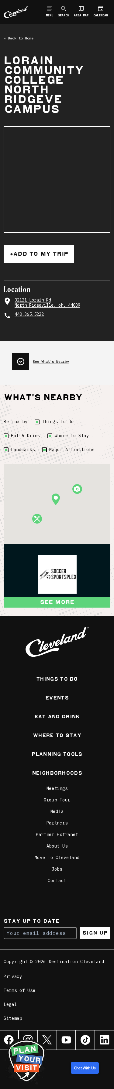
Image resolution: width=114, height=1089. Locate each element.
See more (57, 601)
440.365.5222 (29, 314)
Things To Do (58, 421)
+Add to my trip (39, 253)
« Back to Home (18, 38)
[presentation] (61, 359)
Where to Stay (72, 435)
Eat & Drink (25, 435)
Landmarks (23, 449)
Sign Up (95, 933)
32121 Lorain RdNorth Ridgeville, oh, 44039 (47, 303)
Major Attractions (71, 449)
